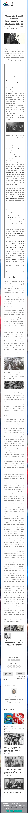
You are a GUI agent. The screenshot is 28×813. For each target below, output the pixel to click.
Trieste (10, 145)
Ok (8, 810)
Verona (19, 78)
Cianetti (12, 249)
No (11, 810)
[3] (22, 263)
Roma (18, 145)
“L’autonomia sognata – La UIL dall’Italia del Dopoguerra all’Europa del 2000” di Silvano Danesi (13, 771)
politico (20, 82)
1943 (16, 157)
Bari (14, 145)
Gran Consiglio (14, 168)
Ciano (14, 245)
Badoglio (11, 218)
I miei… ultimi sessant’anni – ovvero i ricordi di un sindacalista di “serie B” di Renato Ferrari (12, 749)
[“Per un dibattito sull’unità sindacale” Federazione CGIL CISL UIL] (14, 718)
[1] (16, 103)
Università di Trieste (16, 115)
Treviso (15, 147)
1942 (19, 149)
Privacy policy (18, 810)
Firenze (9, 147)
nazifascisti (19, 233)
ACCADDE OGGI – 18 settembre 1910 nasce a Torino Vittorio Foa (13, 793)
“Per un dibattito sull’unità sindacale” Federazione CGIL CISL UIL (14, 728)
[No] (26, 807)
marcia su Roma (16, 139)
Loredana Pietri (15, 26)
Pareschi (20, 247)
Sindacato (11, 28)
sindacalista (12, 82)
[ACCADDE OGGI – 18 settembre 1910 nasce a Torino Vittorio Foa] (14, 784)
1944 (14, 80)
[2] (17, 184)
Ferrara (17, 76)
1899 (13, 78)
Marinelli (13, 247)
